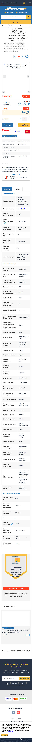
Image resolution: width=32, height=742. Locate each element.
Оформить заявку (16, 589)
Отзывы (17, 189)
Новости (22, 683)
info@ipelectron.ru (22, 12)
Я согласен (4, 735)
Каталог (16, 22)
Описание (7, 189)
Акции (7, 683)
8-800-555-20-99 (10, 12)
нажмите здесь (9, 731)
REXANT (17, 131)
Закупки (14, 683)
